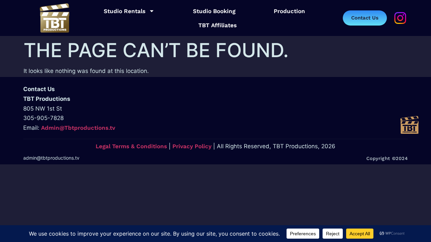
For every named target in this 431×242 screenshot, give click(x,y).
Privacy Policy (191, 146)
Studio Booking (214, 11)
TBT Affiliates (217, 25)
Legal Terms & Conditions (131, 146)
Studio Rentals (124, 11)
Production (289, 11)
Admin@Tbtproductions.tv (78, 127)
